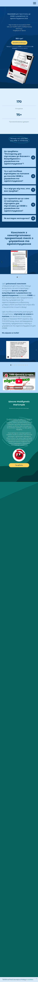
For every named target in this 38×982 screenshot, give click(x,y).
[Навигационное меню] (34, 3)
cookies (30, 979)
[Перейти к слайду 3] (20, 277)
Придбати (19, 465)
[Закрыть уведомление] (36, 979)
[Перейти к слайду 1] (17, 277)
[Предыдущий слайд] (2, 262)
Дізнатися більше (19, 42)
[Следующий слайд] (36, 262)
